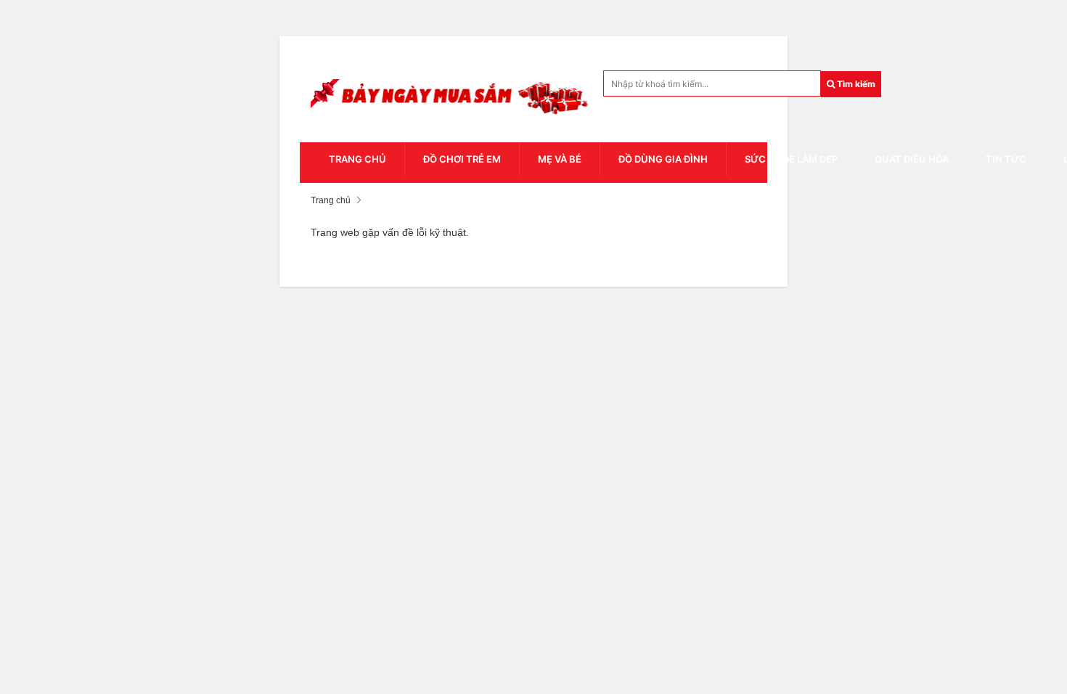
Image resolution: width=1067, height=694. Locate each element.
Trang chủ (357, 159)
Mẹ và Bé (559, 159)
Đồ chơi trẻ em (462, 159)
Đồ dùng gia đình (663, 159)
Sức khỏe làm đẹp (791, 159)
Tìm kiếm (855, 83)
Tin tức (1006, 159)
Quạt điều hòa (912, 159)
